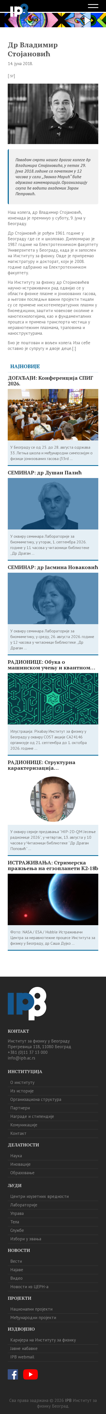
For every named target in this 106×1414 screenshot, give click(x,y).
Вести (16, 1261)
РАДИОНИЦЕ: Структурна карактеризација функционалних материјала (46, 765)
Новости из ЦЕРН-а (29, 1286)
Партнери (20, 1108)
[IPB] (19, 11)
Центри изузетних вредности (39, 1196)
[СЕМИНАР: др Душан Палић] (53, 503)
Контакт (18, 1133)
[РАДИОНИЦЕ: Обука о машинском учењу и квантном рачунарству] (53, 698)
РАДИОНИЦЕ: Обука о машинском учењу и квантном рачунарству (49, 664)
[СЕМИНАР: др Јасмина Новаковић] (53, 598)
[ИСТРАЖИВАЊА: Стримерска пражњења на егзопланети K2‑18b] (53, 899)
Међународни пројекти (33, 1317)
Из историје (22, 1091)
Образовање (22, 1173)
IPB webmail (22, 1357)
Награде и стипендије (32, 1116)
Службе (17, 1230)
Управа (17, 1213)
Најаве (16, 1269)
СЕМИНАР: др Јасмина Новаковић (53, 567)
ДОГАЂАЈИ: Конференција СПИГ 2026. (50, 380)
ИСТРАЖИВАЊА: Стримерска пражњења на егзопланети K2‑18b (53, 865)
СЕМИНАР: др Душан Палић (45, 472)
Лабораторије (23, 1205)
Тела (14, 1222)
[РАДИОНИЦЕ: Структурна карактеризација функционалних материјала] (53, 799)
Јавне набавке (24, 1348)
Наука (16, 1156)
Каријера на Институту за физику (43, 1340)
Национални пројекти (31, 1309)
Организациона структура (35, 1099)
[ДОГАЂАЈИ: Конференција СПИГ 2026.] (53, 414)
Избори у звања (25, 1239)
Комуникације (23, 1125)
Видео (16, 1278)
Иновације (20, 1164)
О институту (22, 1082)
